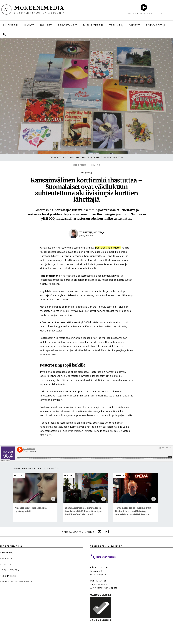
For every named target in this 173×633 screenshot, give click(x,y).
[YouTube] (99, 531)
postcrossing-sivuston (108, 247)
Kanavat (7, 558)
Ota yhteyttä (10, 570)
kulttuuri (80, 165)
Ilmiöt (95, 165)
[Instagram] (107, 531)
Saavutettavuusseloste (17, 581)
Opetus (6, 564)
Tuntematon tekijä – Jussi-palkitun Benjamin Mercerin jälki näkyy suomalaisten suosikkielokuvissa (133, 511)
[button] (4, 33)
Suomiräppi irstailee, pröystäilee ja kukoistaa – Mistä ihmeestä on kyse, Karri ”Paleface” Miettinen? (83, 511)
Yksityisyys (9, 575)
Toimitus (7, 552)
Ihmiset (19, 476)
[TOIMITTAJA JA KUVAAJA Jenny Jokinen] (86, 240)
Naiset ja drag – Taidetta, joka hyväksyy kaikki (30, 509)
